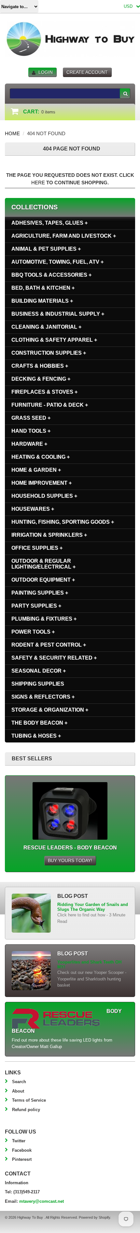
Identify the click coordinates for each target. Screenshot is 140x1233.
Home (12, 133)
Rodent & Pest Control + (48, 645)
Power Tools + (33, 632)
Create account (87, 72)
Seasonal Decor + (38, 671)
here (38, 182)
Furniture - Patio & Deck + (49, 405)
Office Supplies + (37, 548)
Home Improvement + (41, 483)
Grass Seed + (30, 418)
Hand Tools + (30, 431)
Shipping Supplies (37, 684)
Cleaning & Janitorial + (46, 327)
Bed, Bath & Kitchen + (43, 288)
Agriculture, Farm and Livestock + (63, 236)
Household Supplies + (44, 496)
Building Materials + (42, 301)
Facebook (22, 1150)
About (18, 1091)
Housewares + (32, 509)
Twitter (18, 1140)
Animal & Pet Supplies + (46, 249)
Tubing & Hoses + (36, 736)
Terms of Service (29, 1100)
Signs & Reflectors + (43, 697)
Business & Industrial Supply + (57, 314)
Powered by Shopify (94, 1217)
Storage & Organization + (49, 710)
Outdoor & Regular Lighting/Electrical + (43, 564)
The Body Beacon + (39, 723)
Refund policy (26, 1109)
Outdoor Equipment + (43, 580)
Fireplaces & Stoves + (44, 392)
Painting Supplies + (39, 593)
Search (19, 1081)
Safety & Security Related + (54, 658)
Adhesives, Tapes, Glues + (49, 223)
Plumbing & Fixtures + (44, 619)
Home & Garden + (36, 470)
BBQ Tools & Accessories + (51, 275)
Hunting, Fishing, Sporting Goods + (62, 522)
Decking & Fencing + (40, 379)
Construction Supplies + (48, 353)
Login (45, 72)
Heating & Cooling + (40, 457)
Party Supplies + (36, 606)
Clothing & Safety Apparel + (54, 340)
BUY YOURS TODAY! (70, 860)
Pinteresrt (22, 1159)
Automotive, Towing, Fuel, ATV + (57, 262)
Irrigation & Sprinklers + (49, 535)
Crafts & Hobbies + (39, 366)
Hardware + (29, 444)
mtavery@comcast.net (41, 1201)
